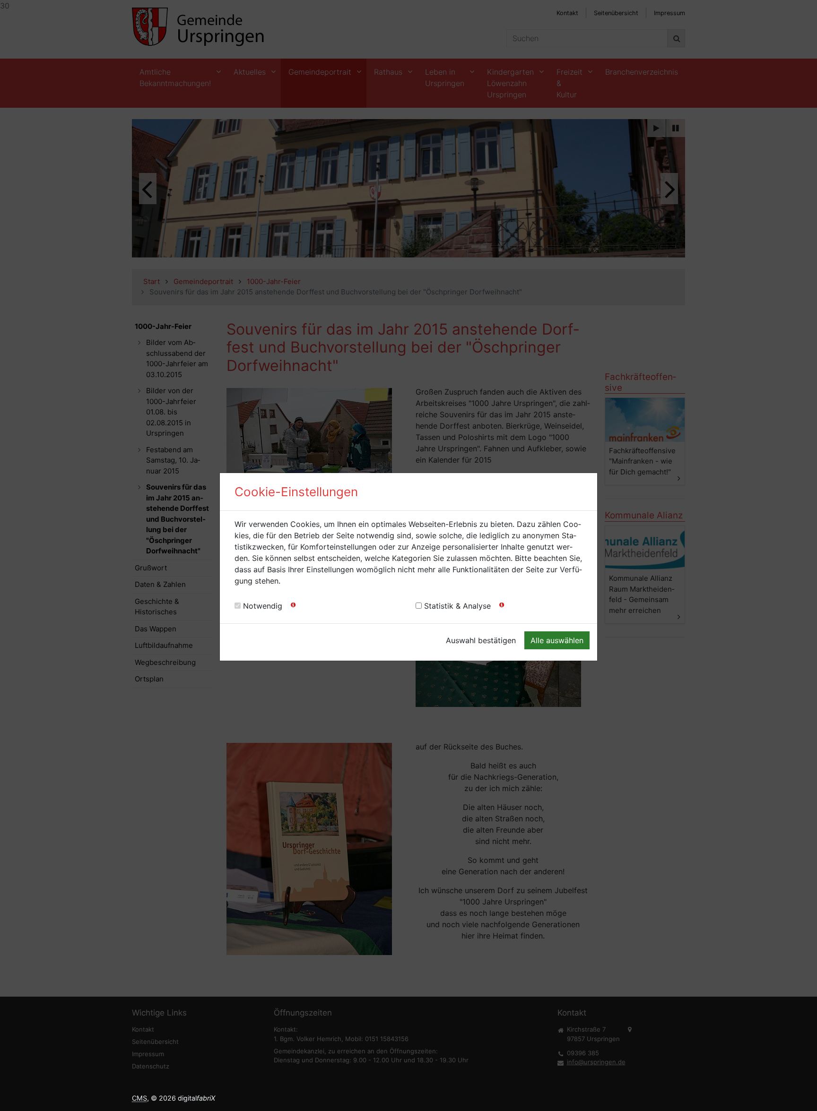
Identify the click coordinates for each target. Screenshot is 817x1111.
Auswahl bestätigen (481, 640)
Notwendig (262, 606)
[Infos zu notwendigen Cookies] (293, 607)
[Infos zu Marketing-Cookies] (501, 607)
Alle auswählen (556, 640)
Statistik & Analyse (457, 606)
